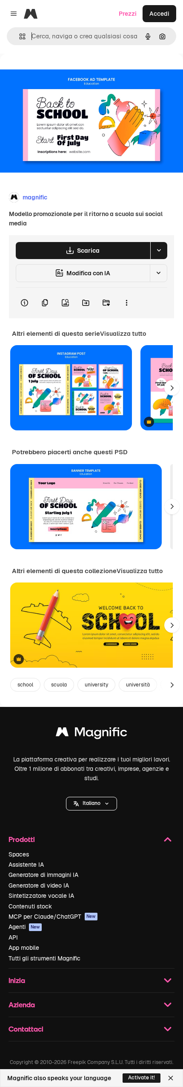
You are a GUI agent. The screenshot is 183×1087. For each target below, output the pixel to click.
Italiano (91, 803)
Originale (56, 73)
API (13, 937)
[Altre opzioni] (126, 302)
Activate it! (141, 1077)
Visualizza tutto (123, 333)
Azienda (22, 1004)
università (138, 684)
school (25, 684)
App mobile (24, 947)
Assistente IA (26, 864)
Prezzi (128, 13)
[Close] (171, 1078)
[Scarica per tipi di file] (158, 250)
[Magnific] (91, 734)
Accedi (159, 13)
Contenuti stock (30, 906)
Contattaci (26, 1028)
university (96, 684)
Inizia (17, 980)
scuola (59, 684)
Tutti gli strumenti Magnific (44, 958)
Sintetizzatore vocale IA (41, 896)
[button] (91, 803)
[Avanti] (172, 387)
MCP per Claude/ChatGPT (52, 916)
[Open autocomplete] (19, 36)
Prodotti (22, 839)
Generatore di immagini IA (43, 875)
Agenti (24, 927)
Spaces (19, 854)
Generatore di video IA (39, 885)
